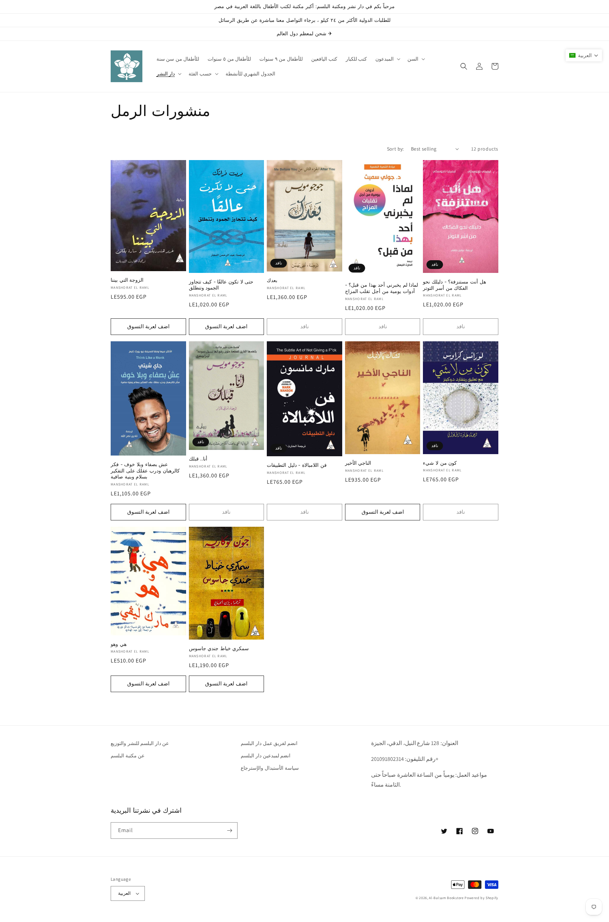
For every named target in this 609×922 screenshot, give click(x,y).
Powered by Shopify (481, 898)
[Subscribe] (229, 830)
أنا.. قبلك (198, 459)
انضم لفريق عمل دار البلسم (269, 743)
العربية (124, 893)
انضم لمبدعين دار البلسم (265, 755)
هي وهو (119, 644)
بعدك (272, 280)
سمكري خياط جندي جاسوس (219, 648)
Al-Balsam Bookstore (446, 898)
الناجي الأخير (358, 463)
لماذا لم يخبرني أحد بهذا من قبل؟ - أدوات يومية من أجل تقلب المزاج (381, 288)
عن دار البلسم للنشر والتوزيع (140, 743)
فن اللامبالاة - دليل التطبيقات (297, 465)
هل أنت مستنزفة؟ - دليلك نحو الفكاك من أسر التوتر (454, 285)
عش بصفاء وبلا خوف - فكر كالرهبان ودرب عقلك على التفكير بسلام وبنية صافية (145, 471)
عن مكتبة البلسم (127, 755)
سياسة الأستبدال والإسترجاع (270, 768)
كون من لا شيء (440, 463)
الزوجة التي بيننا (127, 280)
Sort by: (395, 149)
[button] (387, 58)
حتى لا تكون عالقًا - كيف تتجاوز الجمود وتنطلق (221, 285)
